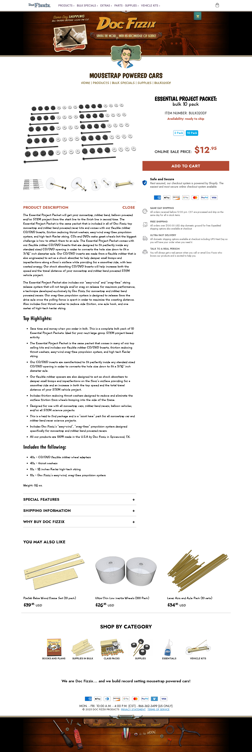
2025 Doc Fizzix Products (102, 709)
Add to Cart (185, 166)
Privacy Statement (133, 709)
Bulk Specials (123, 83)
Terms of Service (158, 709)
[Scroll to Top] (136, 734)
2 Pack (178, 133)
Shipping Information (47, 510)
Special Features (41, 499)
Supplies (144, 83)
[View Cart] (216, 5)
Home (85, 83)
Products (101, 83)
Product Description (45, 207)
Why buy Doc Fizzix (43, 521)
